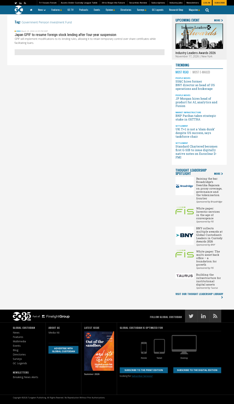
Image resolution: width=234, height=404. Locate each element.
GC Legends (157, 10)
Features (55, 10)
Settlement (182, 126)
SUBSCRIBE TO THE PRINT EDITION (143, 370)
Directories (125, 10)
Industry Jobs (176, 2)
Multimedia (19, 341)
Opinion (109, 10)
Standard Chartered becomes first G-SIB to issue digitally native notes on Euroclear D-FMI (196, 151)
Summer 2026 (91, 374)
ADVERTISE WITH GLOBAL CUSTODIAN (63, 350)
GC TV (70, 10)
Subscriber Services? (142, 376)
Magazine (193, 10)
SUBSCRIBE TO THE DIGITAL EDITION (197, 370)
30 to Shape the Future (113, 2)
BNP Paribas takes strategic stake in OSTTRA (196, 117)
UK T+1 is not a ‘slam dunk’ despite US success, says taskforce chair (195, 132)
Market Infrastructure (188, 112)
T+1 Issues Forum (47, 2)
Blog (15, 350)
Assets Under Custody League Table (79, 2)
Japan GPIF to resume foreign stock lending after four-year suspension (66, 34)
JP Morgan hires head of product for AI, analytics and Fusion (196, 102)
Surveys (141, 10)
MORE (217, 20)
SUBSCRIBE (219, 2)
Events (97, 10)
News (41, 10)
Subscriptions (158, 2)
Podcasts (83, 10)
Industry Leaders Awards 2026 (196, 53)
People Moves (183, 78)
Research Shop (176, 10)
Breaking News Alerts (25, 377)
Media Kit (54, 332)
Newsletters (192, 2)
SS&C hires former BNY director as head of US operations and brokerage (195, 85)
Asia (18, 31)
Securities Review (138, 2)
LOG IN (206, 2)
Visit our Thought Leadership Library (199, 294)
